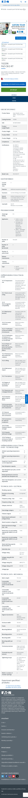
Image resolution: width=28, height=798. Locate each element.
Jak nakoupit (13, 90)
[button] (26, 399)
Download (6, 42)
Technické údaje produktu (11, 79)
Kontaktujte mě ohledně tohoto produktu (13, 84)
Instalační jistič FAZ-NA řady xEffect (11, 5)
